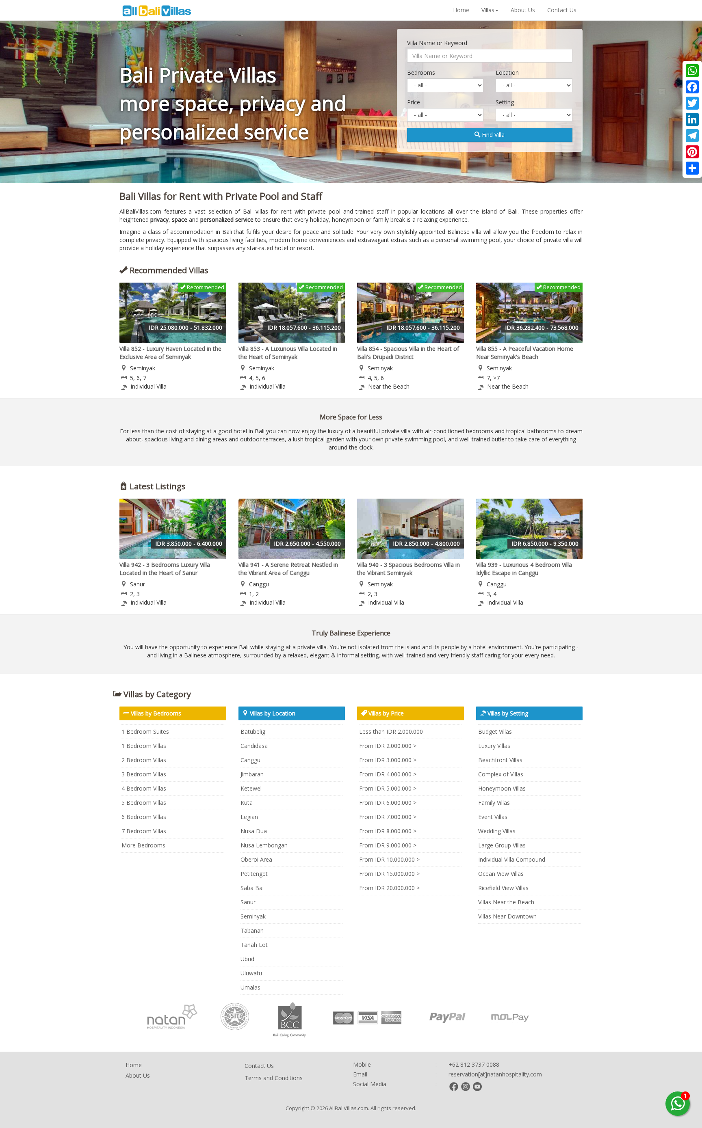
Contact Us (561, 10)
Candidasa (254, 746)
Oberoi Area (256, 859)
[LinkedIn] (692, 119)
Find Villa (492, 134)
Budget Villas (495, 731)
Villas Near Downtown (507, 916)
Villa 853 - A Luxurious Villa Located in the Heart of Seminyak (287, 353)
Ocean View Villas (501, 873)
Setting (505, 102)
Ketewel (251, 788)
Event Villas (492, 817)
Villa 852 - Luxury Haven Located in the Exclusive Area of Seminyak (170, 353)
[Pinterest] (692, 152)
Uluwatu (251, 973)
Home (461, 10)
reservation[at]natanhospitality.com (495, 1074)
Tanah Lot (254, 945)
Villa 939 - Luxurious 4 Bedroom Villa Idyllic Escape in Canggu (524, 569)
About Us (523, 10)
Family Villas (494, 802)
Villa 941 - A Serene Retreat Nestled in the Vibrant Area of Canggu (288, 569)
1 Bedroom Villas (143, 746)
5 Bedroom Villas (143, 802)
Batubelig (252, 731)
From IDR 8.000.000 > (387, 831)
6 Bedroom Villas (143, 817)
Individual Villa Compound (511, 859)
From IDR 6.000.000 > (387, 802)
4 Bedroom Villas (143, 788)
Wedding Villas (497, 831)
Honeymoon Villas (502, 788)
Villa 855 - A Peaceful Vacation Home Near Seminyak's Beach (524, 353)
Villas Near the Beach (506, 902)
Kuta (246, 802)
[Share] (692, 168)
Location (507, 72)
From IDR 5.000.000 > (387, 788)
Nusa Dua (253, 831)
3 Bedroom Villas (143, 774)
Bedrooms (421, 72)
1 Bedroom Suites (145, 731)
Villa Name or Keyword (437, 43)
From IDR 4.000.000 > (387, 774)
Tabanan (252, 930)
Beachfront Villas (500, 760)
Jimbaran (252, 774)
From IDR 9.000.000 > (387, 845)
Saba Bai (252, 888)
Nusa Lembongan (264, 845)
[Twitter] (692, 103)
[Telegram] (692, 135)
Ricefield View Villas (503, 888)
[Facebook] (692, 87)
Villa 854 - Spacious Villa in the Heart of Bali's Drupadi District (408, 353)
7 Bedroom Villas (143, 831)
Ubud (247, 959)
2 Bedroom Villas (143, 760)
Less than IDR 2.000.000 (391, 731)
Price (413, 102)
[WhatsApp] (692, 71)
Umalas (250, 987)
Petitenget (254, 873)
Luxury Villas (494, 746)
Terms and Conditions (274, 1078)
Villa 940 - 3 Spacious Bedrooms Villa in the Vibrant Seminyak (408, 569)
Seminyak (253, 916)
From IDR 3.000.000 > (387, 760)
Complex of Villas (500, 774)
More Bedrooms (143, 845)
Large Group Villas (502, 845)
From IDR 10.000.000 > (389, 859)
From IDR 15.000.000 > (389, 873)
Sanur (248, 902)
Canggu (250, 760)
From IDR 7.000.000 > (387, 817)
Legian (249, 817)
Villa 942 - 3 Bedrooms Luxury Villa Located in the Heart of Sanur (164, 569)
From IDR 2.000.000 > (387, 746)
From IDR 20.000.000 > (389, 888)
